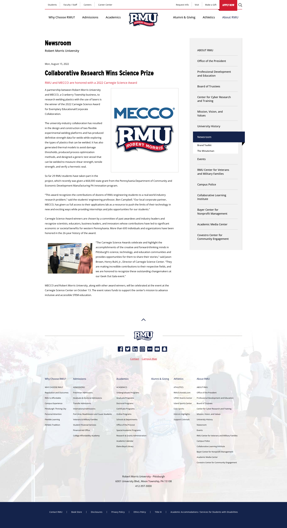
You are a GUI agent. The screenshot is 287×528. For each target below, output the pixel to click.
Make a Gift (210, 4)
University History (208, 126)
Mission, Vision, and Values (210, 113)
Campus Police (206, 184)
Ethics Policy (140, 512)
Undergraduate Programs (127, 392)
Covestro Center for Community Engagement (213, 237)
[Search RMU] (240, 5)
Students (52, 4)
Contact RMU (55, 512)
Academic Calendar (124, 441)
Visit (197, 4)
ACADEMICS (121, 387)
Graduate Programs (125, 398)
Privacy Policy (118, 512)
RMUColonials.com (182, 392)
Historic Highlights (182, 414)
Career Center (105, 4)
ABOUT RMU (205, 50)
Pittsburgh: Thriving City (55, 408)
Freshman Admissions (83, 392)
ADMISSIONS (79, 387)
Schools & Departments (126, 419)
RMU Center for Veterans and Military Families (213, 171)
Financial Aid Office (81, 430)
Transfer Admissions (82, 403)
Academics (113, 17)
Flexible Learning (52, 419)
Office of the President (211, 61)
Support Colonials (182, 419)
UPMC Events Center (183, 398)
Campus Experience (53, 403)
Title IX (158, 512)
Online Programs (123, 414)
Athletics (209, 17)
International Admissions (84, 408)
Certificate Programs (125, 408)
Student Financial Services (84, 424)
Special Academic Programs (128, 430)
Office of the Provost (125, 424)
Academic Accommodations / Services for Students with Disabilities (204, 512)
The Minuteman (205, 150)
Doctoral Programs (124, 403)
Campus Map (149, 358)
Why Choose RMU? (62, 17)
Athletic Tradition (52, 424)
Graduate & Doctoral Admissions (87, 398)
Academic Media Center (212, 224)
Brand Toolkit (204, 145)
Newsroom (204, 137)
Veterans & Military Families (85, 419)
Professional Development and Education (214, 73)
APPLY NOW (228, 5)
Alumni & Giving (184, 17)
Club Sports (179, 408)
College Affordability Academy (86, 435)
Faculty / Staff (70, 4)
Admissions (90, 17)
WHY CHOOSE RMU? (54, 387)
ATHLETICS (178, 387)
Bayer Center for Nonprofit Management (212, 211)
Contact (134, 358)
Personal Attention (53, 414)
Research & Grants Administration (131, 435)
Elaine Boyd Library (124, 446)
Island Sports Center (183, 403)
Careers (87, 4)
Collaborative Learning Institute (211, 197)
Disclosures (96, 512)
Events (201, 159)
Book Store (76, 512)
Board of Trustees (208, 86)
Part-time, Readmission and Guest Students (92, 414)
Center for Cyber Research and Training (214, 99)
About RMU (230, 17)
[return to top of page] (143, 330)
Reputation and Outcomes (56, 392)
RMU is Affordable (53, 398)
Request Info (182, 4)
